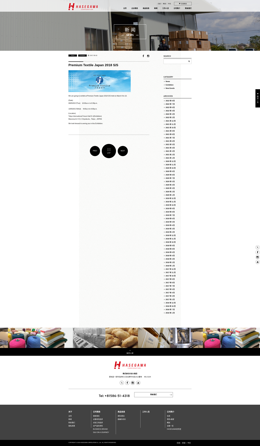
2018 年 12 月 (171, 235)
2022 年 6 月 (170, 107)
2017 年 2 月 (170, 299)
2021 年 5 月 (170, 144)
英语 (164, 3)
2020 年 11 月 (171, 165)
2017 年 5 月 (170, 289)
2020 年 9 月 (170, 171)
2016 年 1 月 (170, 313)
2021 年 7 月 (170, 138)
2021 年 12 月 (171, 121)
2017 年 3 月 (170, 296)
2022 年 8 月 (170, 101)
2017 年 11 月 (171, 272)
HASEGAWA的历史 (174, 429)
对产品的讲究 (98, 426)
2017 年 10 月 (171, 276)
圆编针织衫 (122, 419)
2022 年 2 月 (170, 117)
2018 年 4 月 (170, 255)
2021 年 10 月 (171, 128)
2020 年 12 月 (171, 161)
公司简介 (177, 8)
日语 (159, 3)
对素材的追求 (98, 419)
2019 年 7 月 (170, 215)
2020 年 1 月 (170, 195)
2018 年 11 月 (171, 239)
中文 (169, 3)
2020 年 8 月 (170, 175)
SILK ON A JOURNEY (101, 432)
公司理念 (96, 412)
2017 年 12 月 (171, 269)
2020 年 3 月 (170, 188)
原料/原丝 (121, 416)
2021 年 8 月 (170, 134)
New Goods (170, 88)
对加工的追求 (98, 422)
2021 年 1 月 (170, 158)
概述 (168, 422)
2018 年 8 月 (170, 249)
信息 (168, 416)
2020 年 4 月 (170, 185)
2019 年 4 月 (170, 225)
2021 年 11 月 (171, 124)
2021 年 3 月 (170, 151)
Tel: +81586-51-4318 (114, 396)
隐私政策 (71, 426)
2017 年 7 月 (170, 286)
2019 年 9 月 (170, 208)
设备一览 (170, 426)
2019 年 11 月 (171, 202)
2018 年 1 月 (170, 266)
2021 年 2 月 (170, 155)
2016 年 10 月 (171, 306)
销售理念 (96, 416)
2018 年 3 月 (170, 259)
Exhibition (82, 55)
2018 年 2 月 (170, 262)
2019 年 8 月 (170, 212)
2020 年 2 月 (170, 192)
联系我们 (188, 8)
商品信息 (146, 8)
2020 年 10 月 (171, 168)
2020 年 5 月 (170, 181)
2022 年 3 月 (170, 114)
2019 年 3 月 (170, 229)
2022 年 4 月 (170, 111)
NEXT (123, 151)
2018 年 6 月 (170, 252)
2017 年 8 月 (170, 282)
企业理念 (134, 8)
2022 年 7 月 (170, 104)
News (72, 55)
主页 (125, 8)
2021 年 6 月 (170, 141)
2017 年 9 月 (170, 279)
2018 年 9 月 (170, 245)
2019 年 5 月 (170, 222)
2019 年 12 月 (171, 198)
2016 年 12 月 (171, 303)
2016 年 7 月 (170, 309)
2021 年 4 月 (170, 148)
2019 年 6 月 (170, 218)
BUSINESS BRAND (100, 429)
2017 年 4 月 (170, 293)
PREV (95, 151)
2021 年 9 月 (170, 131)
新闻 (155, 8)
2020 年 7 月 (170, 178)
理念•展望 (170, 419)
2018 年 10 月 (171, 242)
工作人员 (165, 8)
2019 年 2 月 (170, 232)
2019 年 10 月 (171, 205)
